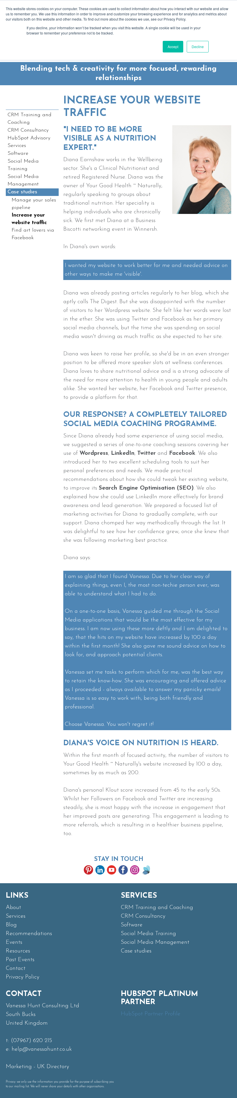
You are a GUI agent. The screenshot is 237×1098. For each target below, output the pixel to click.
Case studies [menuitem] (22, 192)
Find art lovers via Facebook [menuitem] (33, 234)
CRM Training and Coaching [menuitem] (29, 118)
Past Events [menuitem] (20, 960)
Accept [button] (173, 46)
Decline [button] (198, 46)
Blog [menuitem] (11, 925)
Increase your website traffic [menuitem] (29, 219)
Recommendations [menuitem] (29, 934)
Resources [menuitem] (18, 951)
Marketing (19, 1067)
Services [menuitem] (15, 916)
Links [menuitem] (17, 896)
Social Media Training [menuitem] (23, 165)
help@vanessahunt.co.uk (42, 1049)
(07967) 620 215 (31, 1041)
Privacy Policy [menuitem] (22, 977)
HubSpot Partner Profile (150, 1014)
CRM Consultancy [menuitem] (28, 130)
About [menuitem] (13, 907)
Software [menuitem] (18, 153)
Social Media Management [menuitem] (23, 180)
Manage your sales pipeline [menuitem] (34, 204)
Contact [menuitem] (15, 968)
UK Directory (53, 1067)
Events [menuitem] (14, 942)
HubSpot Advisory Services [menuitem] (29, 142)
